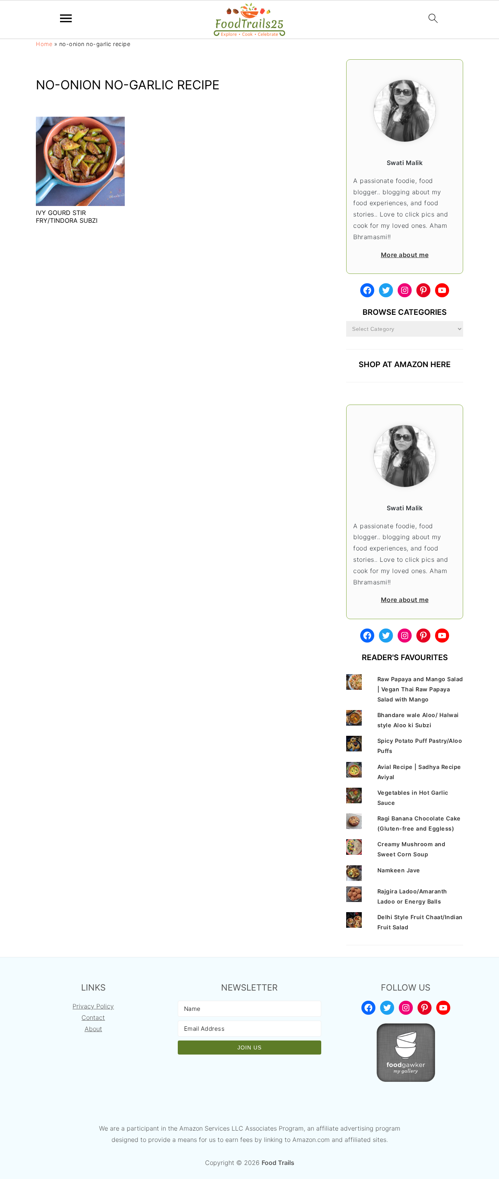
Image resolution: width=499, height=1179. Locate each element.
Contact (93, 1017)
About (93, 1029)
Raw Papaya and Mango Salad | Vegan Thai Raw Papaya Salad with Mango (420, 689)
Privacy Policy (93, 1006)
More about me (405, 255)
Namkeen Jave (398, 870)
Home (44, 44)
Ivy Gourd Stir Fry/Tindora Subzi (66, 216)
